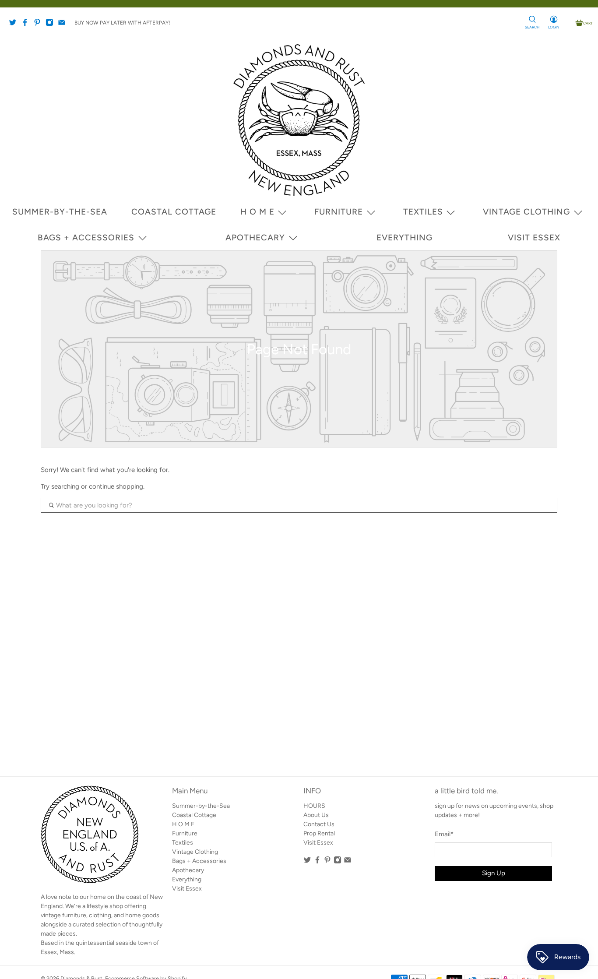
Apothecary (255, 237)
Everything (404, 237)
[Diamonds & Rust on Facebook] (27, 24)
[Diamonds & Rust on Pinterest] (39, 24)
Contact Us (318, 824)
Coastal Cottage (173, 212)
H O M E (257, 212)
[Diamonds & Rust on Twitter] (15, 24)
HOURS (314, 806)
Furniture (338, 212)
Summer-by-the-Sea (59, 212)
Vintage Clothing (526, 212)
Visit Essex (534, 237)
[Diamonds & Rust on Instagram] (52, 24)
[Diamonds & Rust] (299, 120)
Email (444, 834)
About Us (316, 815)
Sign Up (493, 873)
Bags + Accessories (86, 237)
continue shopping (116, 486)
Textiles (423, 212)
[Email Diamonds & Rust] (64, 24)
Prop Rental (319, 833)
